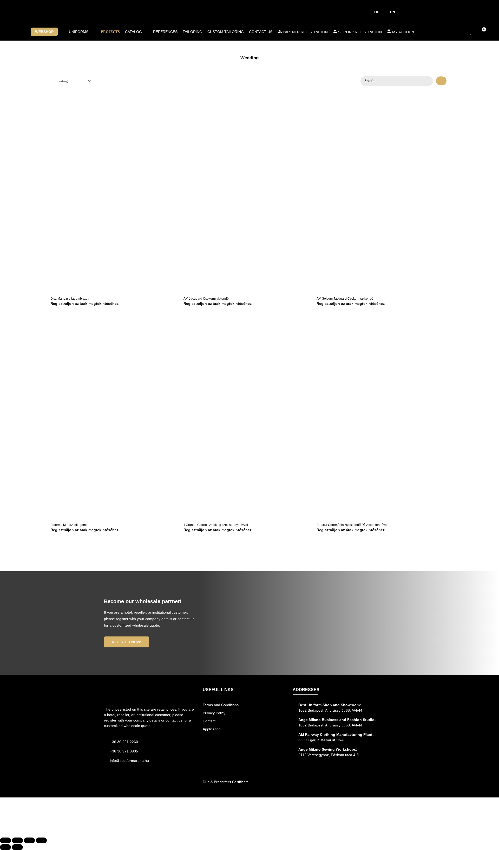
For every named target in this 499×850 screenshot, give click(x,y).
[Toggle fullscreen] (17, 840)
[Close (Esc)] (41, 840)
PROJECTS (110, 32)
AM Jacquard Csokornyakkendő (206, 298)
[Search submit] (441, 80)
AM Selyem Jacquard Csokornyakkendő (345, 298)
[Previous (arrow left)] (5, 847)
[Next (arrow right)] (17, 847)
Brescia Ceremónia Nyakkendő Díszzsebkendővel (352, 525)
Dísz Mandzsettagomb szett (69, 298)
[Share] (29, 840)
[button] (47, 32)
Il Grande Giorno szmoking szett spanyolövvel (215, 525)
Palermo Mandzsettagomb (69, 525)
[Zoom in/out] (5, 840)
